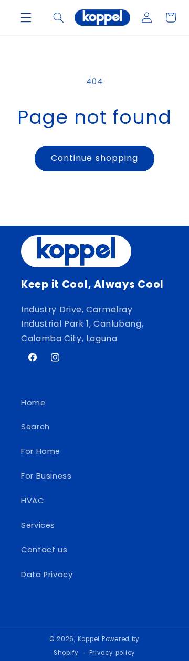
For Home (40, 451)
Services (38, 525)
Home (33, 402)
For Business (46, 476)
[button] (26, 17)
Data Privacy (47, 574)
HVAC (32, 500)
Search (35, 426)
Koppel (89, 639)
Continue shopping (94, 158)
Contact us (44, 550)
